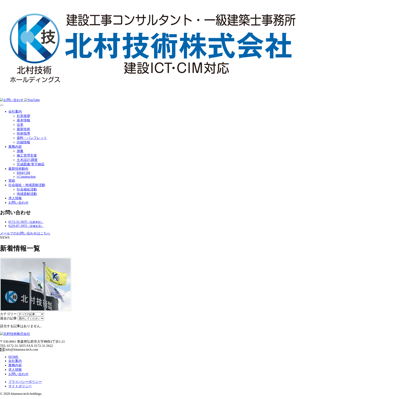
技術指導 (23, 133)
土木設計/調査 (27, 160)
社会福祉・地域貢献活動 (26, 185)
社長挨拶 (23, 116)
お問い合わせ (18, 202)
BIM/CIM (23, 173)
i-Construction (26, 176)
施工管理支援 (27, 155)
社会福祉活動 (27, 189)
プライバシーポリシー (25, 382)
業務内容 (15, 146)
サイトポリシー (20, 386)
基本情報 (23, 120)
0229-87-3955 (26, 226)
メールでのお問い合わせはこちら (25, 233)
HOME (13, 357)
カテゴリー (8, 314)
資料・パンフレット (32, 138)
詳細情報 (23, 142)
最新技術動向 (18, 168)
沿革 (20, 124)
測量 (20, 151)
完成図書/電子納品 (30, 164)
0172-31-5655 (26, 222)
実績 (11, 180)
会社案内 (15, 111)
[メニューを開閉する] (1, 105)
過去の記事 (8, 318)
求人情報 (15, 198)
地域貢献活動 (27, 194)
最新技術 (23, 129)
